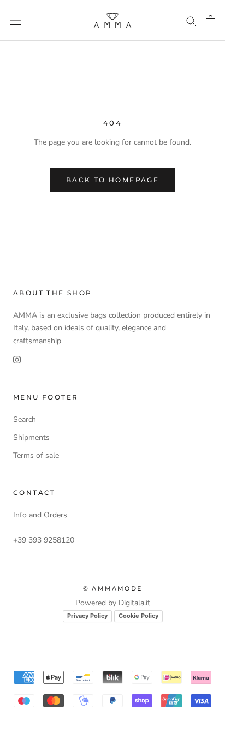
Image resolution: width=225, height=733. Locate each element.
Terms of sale (36, 455)
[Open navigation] (15, 20)
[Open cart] (210, 20)
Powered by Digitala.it (112, 603)
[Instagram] (17, 359)
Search (24, 419)
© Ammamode (112, 588)
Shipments (31, 437)
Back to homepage (112, 180)
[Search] (191, 20)
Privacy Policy (87, 615)
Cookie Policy (138, 615)
